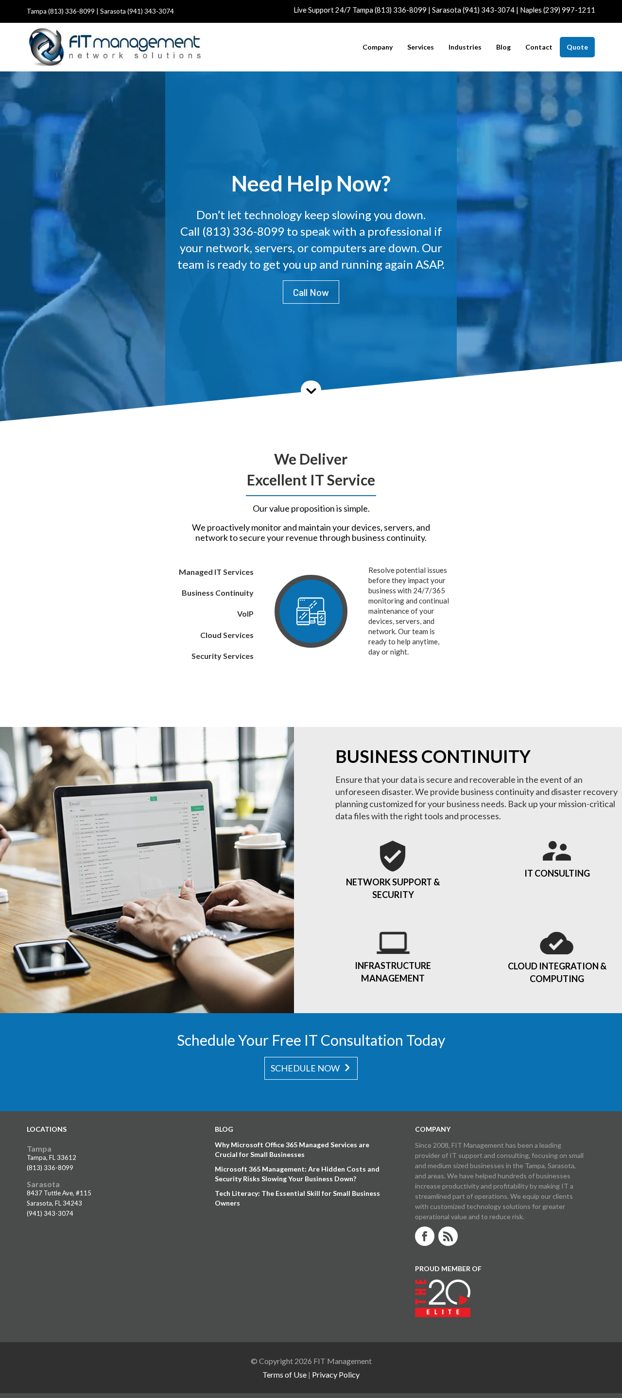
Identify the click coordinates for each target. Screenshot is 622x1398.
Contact (539, 47)
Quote (577, 47)
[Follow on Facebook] (424, 1236)
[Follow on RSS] (448, 1236)
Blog (503, 47)
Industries (465, 47)
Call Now (311, 292)
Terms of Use (284, 1374)
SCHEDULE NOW (305, 1068)
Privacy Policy (336, 1374)
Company (378, 47)
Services (420, 47)
